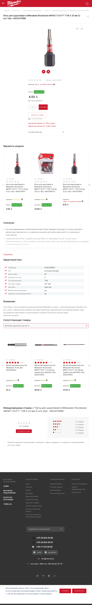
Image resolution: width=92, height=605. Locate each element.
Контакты (29, 487)
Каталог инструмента (79, 484)
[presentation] (2, 184)
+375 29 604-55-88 (44, 538)
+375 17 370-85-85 (44, 547)
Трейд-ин (7, 504)
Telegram (43, 575)
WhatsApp (52, 552)
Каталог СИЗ (76, 492)
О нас (28, 484)
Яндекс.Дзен (48, 575)
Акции (6, 486)
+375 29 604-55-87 (44, 542)
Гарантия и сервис (32, 503)
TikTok (54, 575)
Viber (39, 552)
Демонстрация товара (34, 506)
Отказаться (79, 591)
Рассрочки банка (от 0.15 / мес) (41, 123)
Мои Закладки (55, 490)
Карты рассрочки (32, 496)
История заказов (56, 487)
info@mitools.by (47, 559)
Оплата (28, 490)
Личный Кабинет (56, 484)
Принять (65, 591)
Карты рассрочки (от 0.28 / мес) (42, 126)
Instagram (37, 575)
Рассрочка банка (32, 499)
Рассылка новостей (57, 493)
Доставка (29, 493)
